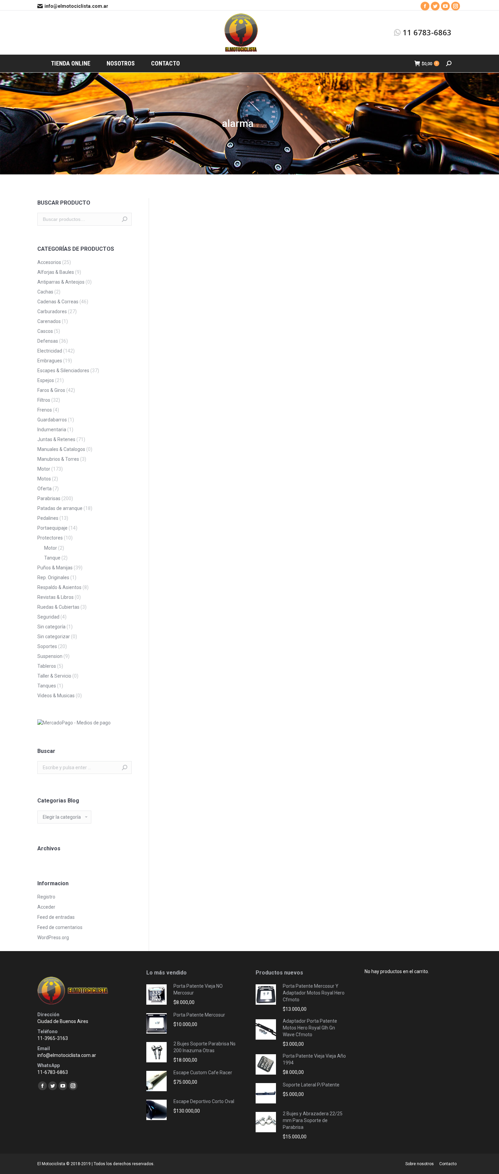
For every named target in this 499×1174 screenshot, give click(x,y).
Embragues (49, 360)
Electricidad (49, 351)
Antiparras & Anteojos (61, 282)
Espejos (45, 380)
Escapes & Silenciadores (63, 370)
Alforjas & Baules (55, 272)
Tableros (46, 666)
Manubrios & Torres (58, 459)
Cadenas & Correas (57, 301)
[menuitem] (71, 63)
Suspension (49, 656)
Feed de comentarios (59, 927)
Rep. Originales (53, 577)
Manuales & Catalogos (61, 449)
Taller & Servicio (54, 676)
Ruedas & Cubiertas (58, 607)
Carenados (49, 321)
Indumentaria (51, 429)
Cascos (45, 331)
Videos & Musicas (56, 695)
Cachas (45, 292)
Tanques (46, 685)
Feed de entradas (56, 917)
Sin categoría (51, 626)
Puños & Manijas (55, 567)
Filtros (43, 400)
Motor (43, 469)
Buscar (124, 219)
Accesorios (49, 262)
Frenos (44, 410)
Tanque (52, 558)
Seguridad (48, 617)
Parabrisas (48, 498)
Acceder (46, 907)
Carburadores (52, 311)
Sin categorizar (53, 636)
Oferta (44, 488)
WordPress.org (53, 937)
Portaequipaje (52, 528)
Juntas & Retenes (56, 439)
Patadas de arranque (59, 508)
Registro (46, 897)
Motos (44, 478)
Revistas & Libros (55, 597)
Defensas (47, 341)
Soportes (47, 646)
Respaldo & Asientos (59, 587)
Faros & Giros (51, 390)
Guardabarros (52, 419)
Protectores (50, 538)
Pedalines (47, 518)
